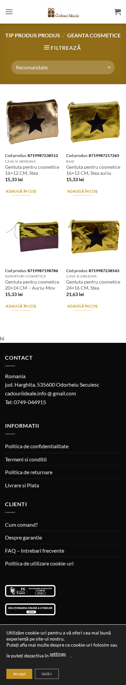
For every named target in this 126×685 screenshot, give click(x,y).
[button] (9, 11)
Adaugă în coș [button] (21, 191)
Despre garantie (23, 537)
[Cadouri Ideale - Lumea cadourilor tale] (63, 13)
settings (58, 654)
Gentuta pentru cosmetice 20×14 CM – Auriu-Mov (32, 285)
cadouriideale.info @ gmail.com (40, 393)
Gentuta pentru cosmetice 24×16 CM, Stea (93, 285)
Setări (47, 673)
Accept (19, 673)
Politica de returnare (28, 472)
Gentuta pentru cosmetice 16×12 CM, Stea (32, 170)
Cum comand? (21, 524)
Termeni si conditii (26, 459)
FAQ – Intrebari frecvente (34, 550)
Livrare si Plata (22, 485)
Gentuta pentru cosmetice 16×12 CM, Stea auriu (93, 170)
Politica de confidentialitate (37, 446)
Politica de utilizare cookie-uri (39, 563)
